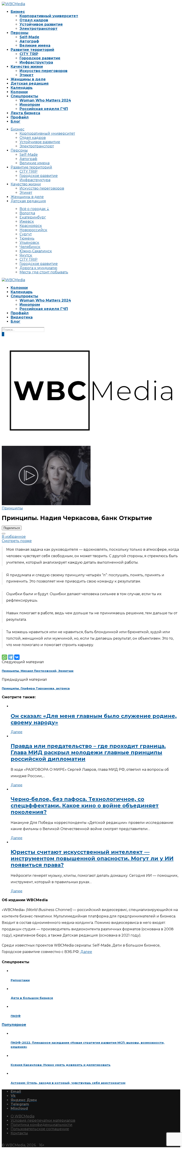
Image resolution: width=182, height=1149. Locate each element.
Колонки (19, 92)
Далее (16, 732)
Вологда (27, 213)
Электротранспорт (38, 28)
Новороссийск (33, 230)
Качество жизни (27, 66)
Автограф (29, 41)
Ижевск (27, 221)
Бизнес (18, 12)
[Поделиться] (3, 533)
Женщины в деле (28, 79)
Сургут (26, 234)
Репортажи (20, 980)
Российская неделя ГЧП (44, 109)
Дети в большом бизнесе (32, 998)
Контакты (19, 1133)
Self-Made (29, 37)
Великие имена (35, 45)
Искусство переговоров (43, 71)
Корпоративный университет (49, 16)
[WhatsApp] (4, 657)
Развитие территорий (32, 50)
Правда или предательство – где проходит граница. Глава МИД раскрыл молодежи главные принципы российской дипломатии (88, 752)
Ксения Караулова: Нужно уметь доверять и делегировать (61, 1065)
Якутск (26, 255)
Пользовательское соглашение (40, 1129)
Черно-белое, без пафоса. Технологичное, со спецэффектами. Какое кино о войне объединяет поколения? (85, 805)
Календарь (22, 88)
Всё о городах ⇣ (34, 209)
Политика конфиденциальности (41, 1125)
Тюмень (27, 238)
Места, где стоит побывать (44, 272)
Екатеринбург (33, 217)
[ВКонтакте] (17, 657)
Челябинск (30, 247)
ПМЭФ (16, 1016)
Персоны (19, 33)
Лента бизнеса (25, 113)
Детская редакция (30, 83)
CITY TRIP (29, 54)
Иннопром (30, 104)
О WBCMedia (22, 1116)
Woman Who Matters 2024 (45, 100)
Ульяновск (29, 242)
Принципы (12, 508)
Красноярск (31, 226)
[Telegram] (10, 657)
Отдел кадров (34, 20)
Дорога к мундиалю (38, 268)
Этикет (27, 75)
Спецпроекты (24, 96)
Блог (15, 121)
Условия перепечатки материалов (43, 1120)
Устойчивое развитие (41, 24)
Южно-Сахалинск (36, 251)
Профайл (20, 117)
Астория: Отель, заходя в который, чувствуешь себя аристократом (68, 1083)
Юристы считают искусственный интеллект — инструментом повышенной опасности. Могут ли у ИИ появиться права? (92, 858)
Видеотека (22, 317)
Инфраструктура (36, 62)
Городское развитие (40, 58)
